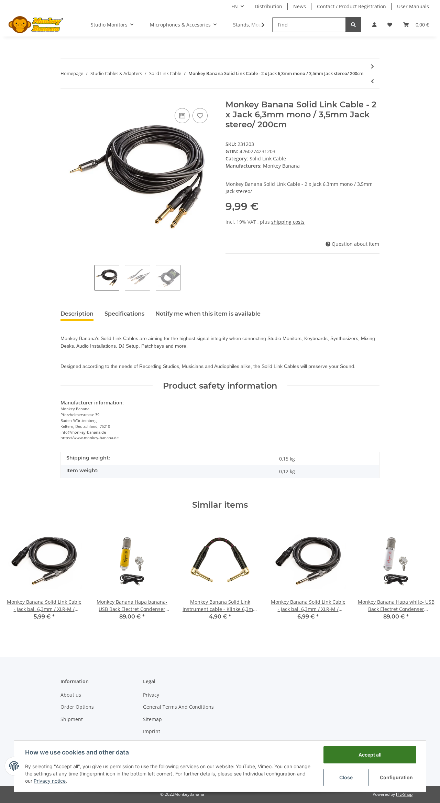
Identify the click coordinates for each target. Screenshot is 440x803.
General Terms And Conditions (178, 707)
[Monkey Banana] (36, 24)
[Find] (353, 24)
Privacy (151, 694)
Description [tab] (77, 313)
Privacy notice (50, 781)
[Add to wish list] (200, 115)
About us (70, 694)
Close (346, 777)
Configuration (396, 777)
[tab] (124, 316)
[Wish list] (390, 24)
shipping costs (288, 222)
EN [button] (234, 6)
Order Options (77, 707)
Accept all (370, 755)
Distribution (268, 6)
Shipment (71, 719)
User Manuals (413, 6)
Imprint (151, 731)
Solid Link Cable (268, 158)
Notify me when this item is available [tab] (208, 313)
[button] (374, 24)
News (299, 6)
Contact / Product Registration (351, 6)
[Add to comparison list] (182, 115)
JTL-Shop (404, 794)
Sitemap (152, 719)
